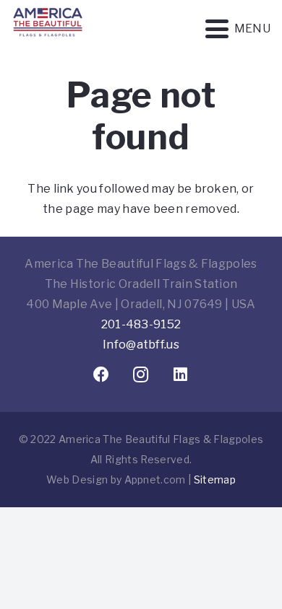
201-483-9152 (141, 324)
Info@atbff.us (141, 344)
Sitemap (215, 479)
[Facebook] (101, 375)
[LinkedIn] (181, 375)
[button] (238, 29)
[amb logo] (48, 43)
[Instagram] (141, 375)
